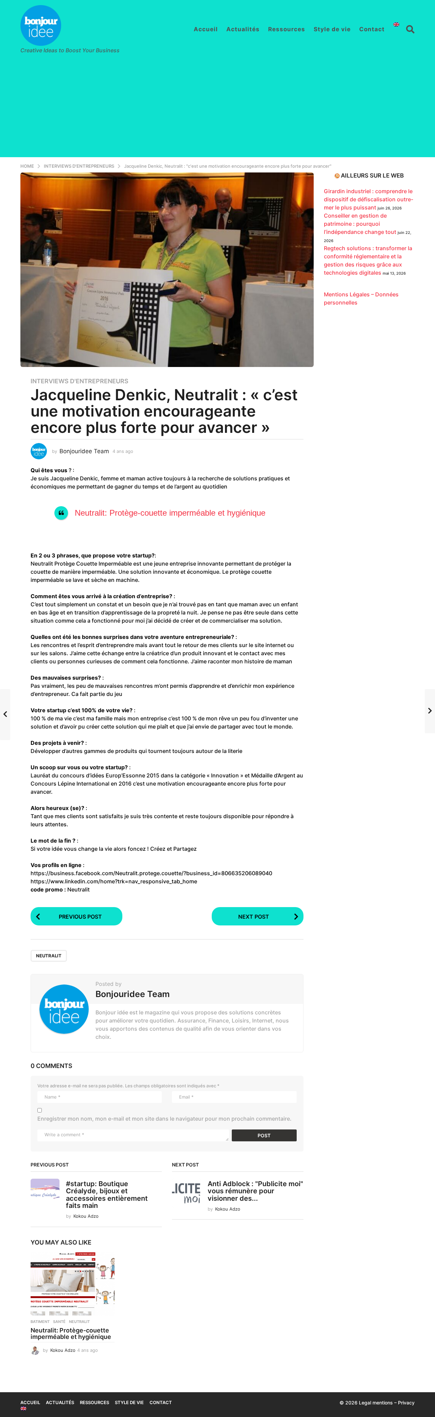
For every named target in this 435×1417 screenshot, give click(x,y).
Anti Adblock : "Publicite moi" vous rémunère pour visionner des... (255, 1191)
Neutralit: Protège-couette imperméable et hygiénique (170, 512)
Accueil (206, 29)
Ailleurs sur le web (372, 175)
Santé (59, 1322)
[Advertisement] (217, 109)
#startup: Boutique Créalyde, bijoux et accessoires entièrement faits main (107, 1195)
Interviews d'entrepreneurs (79, 381)
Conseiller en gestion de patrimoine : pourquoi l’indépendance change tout (360, 223)
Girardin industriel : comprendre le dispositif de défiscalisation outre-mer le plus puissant (368, 199)
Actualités (243, 29)
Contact (372, 29)
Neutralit (49, 955)
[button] (410, 29)
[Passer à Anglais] (396, 24)
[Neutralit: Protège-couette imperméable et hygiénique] (73, 1283)
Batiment (40, 1322)
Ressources (286, 29)
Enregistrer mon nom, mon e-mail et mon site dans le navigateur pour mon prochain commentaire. (164, 1118)
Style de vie (332, 29)
